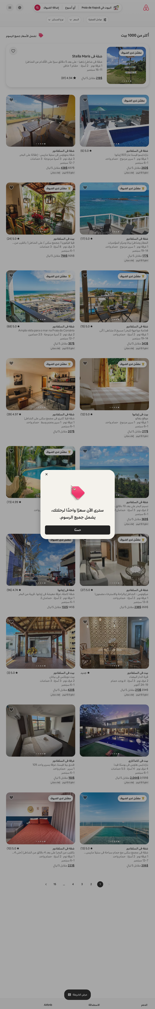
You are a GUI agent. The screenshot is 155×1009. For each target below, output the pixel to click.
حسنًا (77, 530)
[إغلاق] (46, 474)
